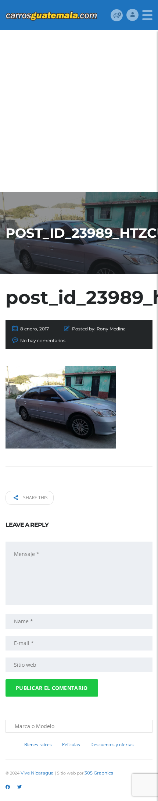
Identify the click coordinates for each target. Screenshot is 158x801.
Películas (71, 744)
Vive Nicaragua (37, 773)
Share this (35, 498)
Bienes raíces (38, 744)
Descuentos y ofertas (112, 744)
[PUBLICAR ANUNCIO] (117, 14)
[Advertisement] (79, 113)
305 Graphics (99, 773)
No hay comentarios (42, 340)
